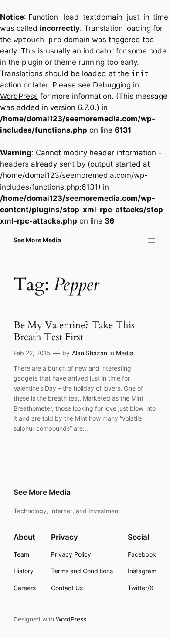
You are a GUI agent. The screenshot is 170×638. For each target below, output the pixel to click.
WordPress (71, 619)
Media (124, 353)
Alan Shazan (89, 353)
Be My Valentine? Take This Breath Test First (74, 331)
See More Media (37, 240)
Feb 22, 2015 (32, 353)
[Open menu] (151, 240)
